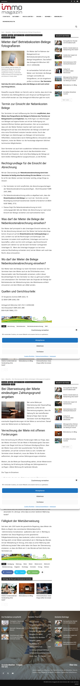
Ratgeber (10, 35)
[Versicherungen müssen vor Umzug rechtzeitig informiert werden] (5, 637)
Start (2, 32)
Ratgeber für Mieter (19, 35)
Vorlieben (40, 352)
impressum (53, 356)
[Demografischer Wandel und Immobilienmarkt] (58, 42)
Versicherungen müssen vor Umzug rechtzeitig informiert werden (17, 637)
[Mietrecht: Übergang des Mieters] (5, 629)
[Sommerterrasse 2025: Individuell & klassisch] (58, 63)
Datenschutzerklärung (42, 356)
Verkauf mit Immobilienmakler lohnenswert (68, 70)
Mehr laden (66, 100)
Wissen (13, 37)
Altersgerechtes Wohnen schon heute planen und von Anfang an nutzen (70, 78)
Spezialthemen (5, 37)
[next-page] (6, 369)
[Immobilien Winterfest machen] (58, 93)
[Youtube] (77, 1)
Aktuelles (8, 32)
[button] (76, 330)
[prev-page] (2, 369)
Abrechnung (11, 326)
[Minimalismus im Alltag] (58, 86)
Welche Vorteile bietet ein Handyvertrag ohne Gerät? (9, 363)
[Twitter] (74, 1)
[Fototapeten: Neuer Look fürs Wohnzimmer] (5, 622)
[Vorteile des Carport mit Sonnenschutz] (58, 56)
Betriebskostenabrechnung (35, 326)
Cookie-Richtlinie (29, 356)
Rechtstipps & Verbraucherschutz (34, 35)
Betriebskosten (21, 326)
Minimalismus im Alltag (26, 361)
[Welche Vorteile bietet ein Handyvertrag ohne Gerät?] (58, 49)
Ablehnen (40, 346)
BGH (46, 326)
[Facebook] (71, 1)
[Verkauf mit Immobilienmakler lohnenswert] (58, 70)
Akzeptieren (40, 340)
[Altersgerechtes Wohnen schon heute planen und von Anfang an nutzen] (58, 78)
